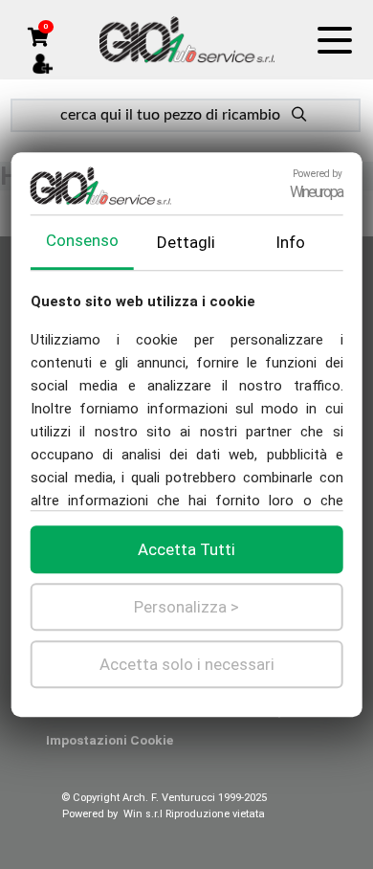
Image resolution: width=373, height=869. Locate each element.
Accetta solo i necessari (186, 664)
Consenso (82, 240)
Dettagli (186, 242)
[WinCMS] (186, 39)
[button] (38, 36)
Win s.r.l (143, 814)
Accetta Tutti (186, 549)
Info (290, 242)
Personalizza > (186, 606)
